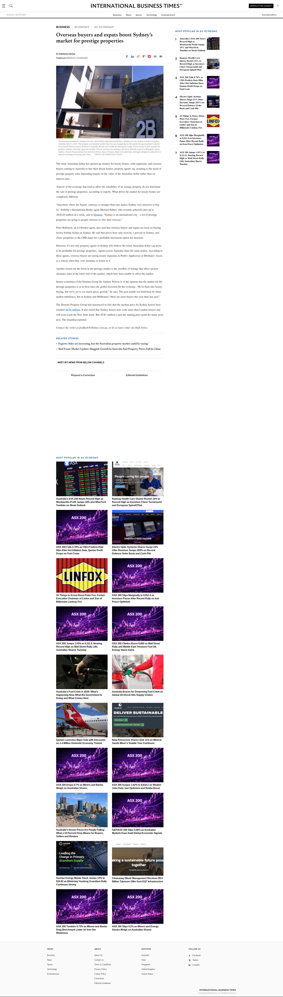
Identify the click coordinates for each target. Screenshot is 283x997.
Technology (151, 15)
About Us (98, 955)
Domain (98, 214)
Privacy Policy (100, 969)
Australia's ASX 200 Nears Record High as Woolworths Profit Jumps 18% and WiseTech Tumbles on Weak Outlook (81, 502)
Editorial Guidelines (137, 375)
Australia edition (269, 15)
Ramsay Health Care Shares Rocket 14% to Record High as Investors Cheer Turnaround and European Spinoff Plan (137, 502)
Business (117, 15)
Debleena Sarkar (67, 53)
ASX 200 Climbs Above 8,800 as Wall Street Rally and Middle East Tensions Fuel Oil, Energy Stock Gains (136, 646)
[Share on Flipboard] (144, 56)
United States (147, 974)
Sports (139, 15)
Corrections (99, 978)
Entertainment (168, 15)
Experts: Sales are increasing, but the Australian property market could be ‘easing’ (103, 344)
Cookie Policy (100, 974)
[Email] (155, 56)
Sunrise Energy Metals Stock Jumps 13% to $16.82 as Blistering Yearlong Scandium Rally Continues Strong (81, 881)
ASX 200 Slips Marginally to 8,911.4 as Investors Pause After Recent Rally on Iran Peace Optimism (135, 598)
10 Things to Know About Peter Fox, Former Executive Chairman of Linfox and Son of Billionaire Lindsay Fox (80, 598)
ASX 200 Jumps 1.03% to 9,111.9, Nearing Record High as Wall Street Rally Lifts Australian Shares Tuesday (79, 646)
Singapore (146, 964)
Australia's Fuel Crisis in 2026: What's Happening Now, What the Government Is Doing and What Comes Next (79, 694)
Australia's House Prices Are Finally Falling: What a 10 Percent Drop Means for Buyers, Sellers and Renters (80, 833)
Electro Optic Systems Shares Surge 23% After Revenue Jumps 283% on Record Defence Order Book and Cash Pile (135, 550)
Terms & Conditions (102, 964)
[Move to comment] (160, 56)
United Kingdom (148, 969)
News (128, 15)
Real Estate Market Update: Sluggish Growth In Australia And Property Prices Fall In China (109, 349)
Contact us (99, 960)
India (144, 960)
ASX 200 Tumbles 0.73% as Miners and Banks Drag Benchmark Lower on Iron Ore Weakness (81, 929)
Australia (145, 955)
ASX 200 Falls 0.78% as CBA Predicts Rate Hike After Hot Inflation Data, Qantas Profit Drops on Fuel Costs (79, 550)
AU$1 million (72, 309)
